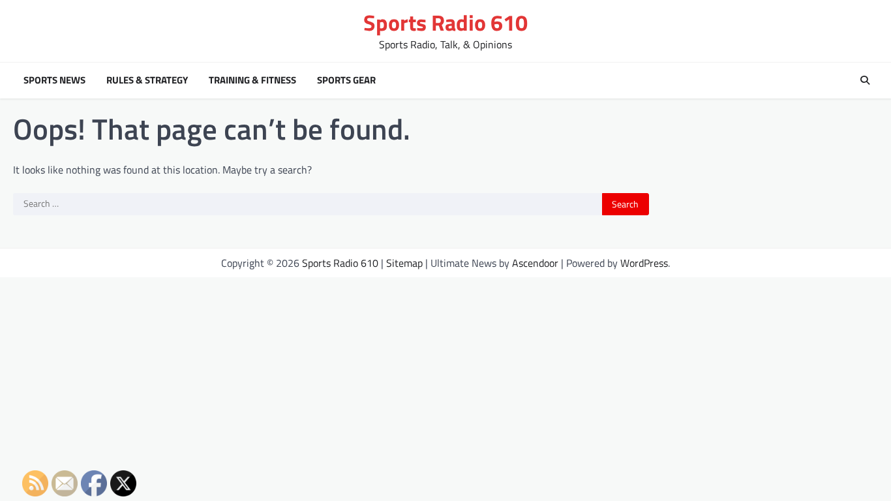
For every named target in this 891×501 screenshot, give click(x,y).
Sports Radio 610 (445, 22)
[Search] (865, 80)
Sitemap (404, 263)
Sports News (54, 80)
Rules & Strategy (147, 80)
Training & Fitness (252, 80)
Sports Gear (346, 80)
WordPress (644, 263)
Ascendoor (535, 263)
